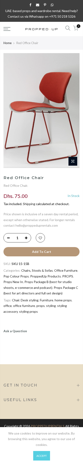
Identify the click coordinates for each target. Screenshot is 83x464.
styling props (28, 311)
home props (63, 300)
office (7, 306)
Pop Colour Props (16, 276)
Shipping (29, 204)
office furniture (24, 306)
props (40, 306)
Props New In (13, 282)
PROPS (67, 276)
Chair (15, 300)
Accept (41, 456)
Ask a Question (15, 331)
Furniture (46, 300)
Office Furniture (65, 270)
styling (51, 306)
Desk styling (30, 300)
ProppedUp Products (45, 276)
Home (7, 43)
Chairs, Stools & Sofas (37, 270)
